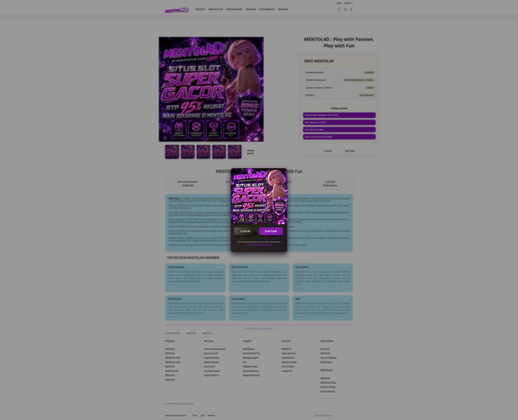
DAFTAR (271, 231)
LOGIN (245, 231)
